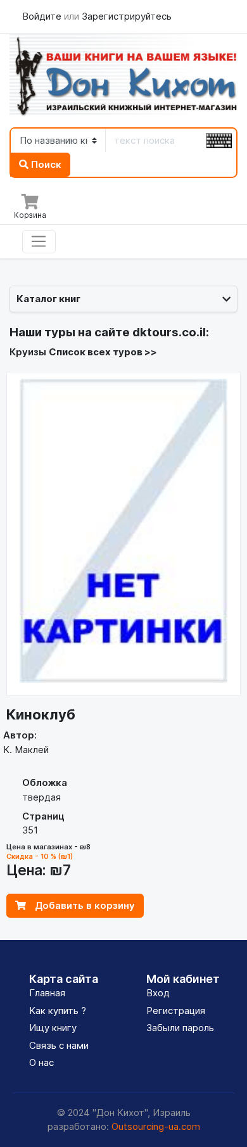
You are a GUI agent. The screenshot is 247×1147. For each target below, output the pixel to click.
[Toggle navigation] (39, 242)
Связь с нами (59, 1045)
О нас (41, 1062)
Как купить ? (57, 1010)
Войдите (43, 16)
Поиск (44, 164)
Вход (158, 993)
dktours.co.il (169, 332)
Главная (47, 993)
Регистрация (175, 1010)
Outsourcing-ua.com (155, 1126)
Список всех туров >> (103, 352)
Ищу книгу (53, 1028)
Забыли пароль (180, 1028)
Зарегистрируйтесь (127, 16)
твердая (41, 797)
